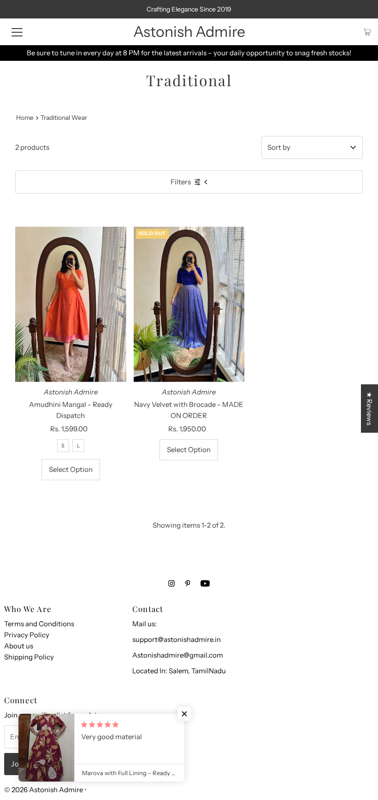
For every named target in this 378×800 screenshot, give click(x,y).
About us (18, 645)
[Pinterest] (187, 583)
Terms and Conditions (39, 623)
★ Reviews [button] (369, 408)
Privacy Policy (26, 634)
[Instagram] (171, 583)
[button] (184, 714)
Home (25, 117)
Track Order (266, 52)
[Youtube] (205, 583)
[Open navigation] (17, 32)
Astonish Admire (189, 32)
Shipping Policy (29, 657)
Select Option (71, 469)
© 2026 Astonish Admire (43, 789)
